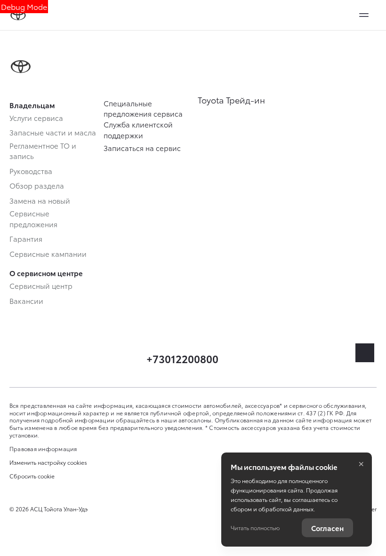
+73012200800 (182, 358)
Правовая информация (43, 449)
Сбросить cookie (32, 476)
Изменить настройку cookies (48, 462)
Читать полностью (255, 528)
